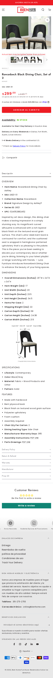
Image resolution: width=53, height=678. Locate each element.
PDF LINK (34, 438)
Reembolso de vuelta (13, 549)
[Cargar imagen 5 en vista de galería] (39, 60)
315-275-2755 (19, 601)
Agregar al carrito (26, 110)
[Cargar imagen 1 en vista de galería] (13, 60)
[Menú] (3, 9)
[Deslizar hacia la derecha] (47, 60)
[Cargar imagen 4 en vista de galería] (33, 60)
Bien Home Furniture (20, 670)
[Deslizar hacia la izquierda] (6, 60)
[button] (43, 9)
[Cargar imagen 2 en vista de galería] (20, 60)
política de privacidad (14, 553)
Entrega (6, 545)
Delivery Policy (19, 146)
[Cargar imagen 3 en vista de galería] (26, 60)
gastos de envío (11, 97)
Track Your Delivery (12, 562)
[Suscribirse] (49, 625)
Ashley (4, 81)
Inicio (4, 68)
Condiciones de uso (12, 558)
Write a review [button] (26, 505)
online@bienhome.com (34, 607)
